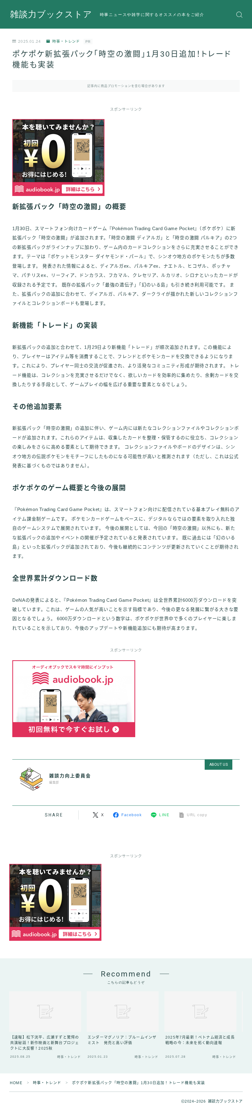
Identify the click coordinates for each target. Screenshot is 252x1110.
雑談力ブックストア (51, 14)
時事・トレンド (66, 41)
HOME (16, 1083)
